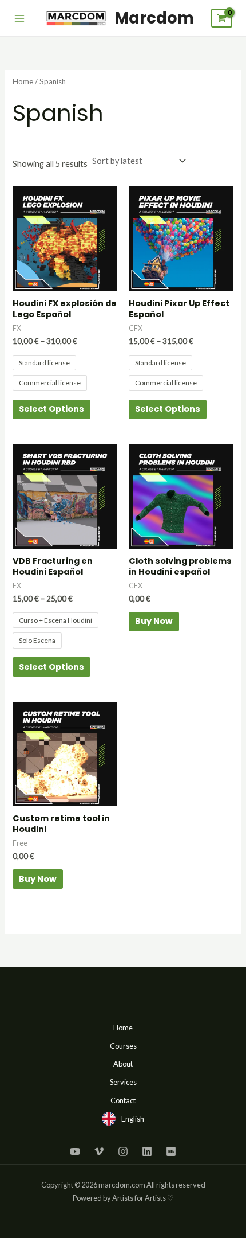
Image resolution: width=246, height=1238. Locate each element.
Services (123, 1082)
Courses (123, 1045)
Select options (51, 409)
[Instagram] (123, 1151)
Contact (123, 1100)
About (123, 1063)
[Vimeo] (99, 1151)
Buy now (154, 621)
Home (23, 81)
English (132, 1118)
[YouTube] (75, 1151)
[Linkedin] (147, 1151)
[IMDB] (171, 1151)
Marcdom (154, 18)
